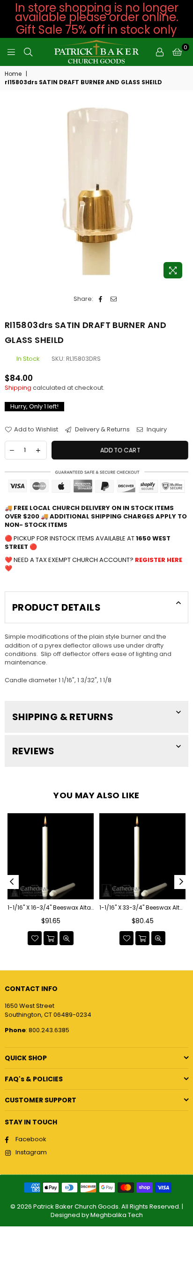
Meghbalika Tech (116, 1214)
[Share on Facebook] (100, 299)
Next (181, 882)
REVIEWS (33, 751)
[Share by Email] (113, 299)
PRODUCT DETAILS (56, 607)
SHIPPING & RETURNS (62, 716)
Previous (12, 882)
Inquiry (156, 429)
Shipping (18, 387)
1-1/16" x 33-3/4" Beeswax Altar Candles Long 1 (142, 907)
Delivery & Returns (102, 429)
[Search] (28, 52)
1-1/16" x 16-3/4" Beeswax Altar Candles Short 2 (50, 907)
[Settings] (159, 52)
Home (13, 74)
